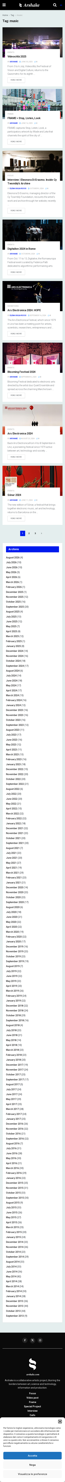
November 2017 (14, 1069)
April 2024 (11, 690)
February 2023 (14, 759)
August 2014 (13, 1261)
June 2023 (11, 739)
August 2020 (13, 907)
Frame (11, 114)
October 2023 (13, 720)
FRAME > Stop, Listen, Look (24, 118)
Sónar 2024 (14, 495)
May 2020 (11, 922)
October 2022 (13, 779)
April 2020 (11, 926)
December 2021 (14, 828)
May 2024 (11, 685)
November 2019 (14, 951)
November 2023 (14, 715)
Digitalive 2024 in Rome (22, 248)
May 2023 (11, 744)
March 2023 (12, 754)
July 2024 (11, 675)
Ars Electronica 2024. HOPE (24, 310)
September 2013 (15, 1316)
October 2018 (13, 1015)
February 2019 (14, 995)
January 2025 (13, 646)
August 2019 (13, 966)
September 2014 (15, 1256)
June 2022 (11, 799)
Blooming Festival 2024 (22, 371)
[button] (60, 1421)
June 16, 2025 (27, 123)
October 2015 (13, 1192)
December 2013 (14, 1301)
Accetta (32, 1455)
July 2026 (11, 562)
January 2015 (13, 1237)
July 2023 (11, 734)
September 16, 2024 (38, 315)
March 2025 (12, 636)
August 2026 (13, 557)
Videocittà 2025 (17, 56)
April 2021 (11, 867)
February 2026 (14, 587)
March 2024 (12, 695)
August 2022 (13, 789)
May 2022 (11, 803)
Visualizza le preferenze (32, 1474)
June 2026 (11, 567)
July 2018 (11, 1030)
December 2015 (14, 1183)
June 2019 (11, 976)
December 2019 (14, 946)
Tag (12, 15)
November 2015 (14, 1188)
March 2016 (12, 1168)
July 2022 (11, 793)
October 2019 (13, 956)
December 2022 (14, 769)
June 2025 (11, 621)
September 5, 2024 (28, 377)
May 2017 (11, 1099)
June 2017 (11, 1094)
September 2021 (15, 843)
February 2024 (14, 700)
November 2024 (14, 656)
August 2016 (13, 1143)
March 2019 (12, 990)
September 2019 (15, 961)
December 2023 (14, 710)
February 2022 (14, 818)
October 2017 (13, 1074)
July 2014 (11, 1266)
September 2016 (15, 1138)
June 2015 (11, 1212)
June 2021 (11, 857)
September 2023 (15, 725)
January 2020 (13, 941)
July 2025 (11, 616)
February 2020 (14, 936)
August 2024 (13, 670)
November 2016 (14, 1128)
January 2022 (13, 823)
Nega (32, 1464)
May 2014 (11, 1276)
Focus (11, 176)
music (19, 15)
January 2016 (13, 1178)
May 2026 (11, 572)
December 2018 (14, 1005)
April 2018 (11, 1045)
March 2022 (12, 813)
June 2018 (11, 1035)
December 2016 (14, 1123)
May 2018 (11, 1040)
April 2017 (11, 1104)
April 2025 (11, 631)
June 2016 (11, 1153)
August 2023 (13, 730)
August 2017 (13, 1084)
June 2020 (11, 917)
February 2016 (14, 1173)
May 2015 (11, 1217)
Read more (16, 80)
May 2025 (11, 626)
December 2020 (14, 887)
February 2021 (14, 877)
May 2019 (11, 981)
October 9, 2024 (37, 188)
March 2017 (12, 1109)
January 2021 (13, 882)
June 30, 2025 (27, 62)
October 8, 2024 (28, 254)
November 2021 (14, 833)
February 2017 (14, 1114)
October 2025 (13, 601)
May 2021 (11, 862)
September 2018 (15, 1020)
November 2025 (14, 597)
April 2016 (11, 1163)
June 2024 (11, 680)
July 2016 (11, 1148)
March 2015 (12, 1227)
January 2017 (13, 1119)
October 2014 (13, 1252)
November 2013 (14, 1306)
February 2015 (14, 1232)
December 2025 (14, 592)
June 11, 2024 (27, 500)
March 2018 (12, 1050)
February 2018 (14, 1055)
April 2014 (11, 1281)
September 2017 (15, 1079)
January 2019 (13, 1000)
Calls (32, 1415)
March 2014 (12, 1286)
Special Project (32, 1406)
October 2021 (13, 838)
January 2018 (13, 1059)
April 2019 (11, 986)
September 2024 (15, 666)
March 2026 (12, 582)
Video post (32, 1397)
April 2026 (11, 577)
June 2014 (11, 1271)
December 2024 (14, 651)
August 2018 (13, 1025)
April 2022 (11, 808)
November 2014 (14, 1247)
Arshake (14, 62)
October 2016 (13, 1133)
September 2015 (15, 1197)
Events (11, 52)
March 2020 (12, 931)
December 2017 (14, 1064)
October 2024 (13, 661)
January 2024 (13, 705)
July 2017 (11, 1089)
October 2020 (13, 897)
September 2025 (15, 606)
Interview (33, 1410)
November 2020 (14, 892)
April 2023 (11, 749)
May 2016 (11, 1158)
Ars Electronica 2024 (20, 433)
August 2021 (13, 848)
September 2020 (15, 902)
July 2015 (11, 1207)
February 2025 (14, 641)
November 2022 (14, 774)
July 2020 (11, 912)
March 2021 (12, 872)
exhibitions (13, 306)
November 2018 (14, 1010)
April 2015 (11, 1222)
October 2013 (13, 1311)
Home (5, 15)
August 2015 (13, 1202)
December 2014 (14, 1242)
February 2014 (14, 1291)
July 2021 (11, 853)
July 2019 (11, 971)
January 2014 (13, 1296)
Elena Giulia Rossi (18, 188)
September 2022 (15, 784)
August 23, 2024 (28, 438)
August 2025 (13, 611)
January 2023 (13, 764)
